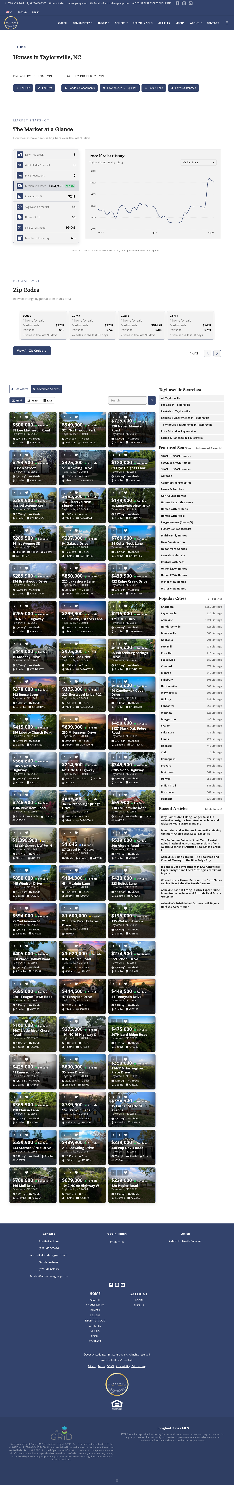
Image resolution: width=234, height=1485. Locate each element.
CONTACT (213, 23)
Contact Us (117, 1242)
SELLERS (120, 23)
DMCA (110, 1366)
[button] (46, 186)
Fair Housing (138, 1366)
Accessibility (123, 1366)
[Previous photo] (15, 417)
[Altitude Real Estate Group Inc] (117, 1384)
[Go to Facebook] (177, 3)
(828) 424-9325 (49, 1269)
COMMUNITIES (81, 23)
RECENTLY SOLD (142, 23)
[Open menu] (226, 23)
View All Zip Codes (30, 351)
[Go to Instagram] (184, 3)
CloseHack (126, 1360)
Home (95, 1293)
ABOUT (194, 23)
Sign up (22, 12)
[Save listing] (27, 417)
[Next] (217, 353)
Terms (101, 1366)
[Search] (152, 400)
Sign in (35, 12)
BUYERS (102, 23)
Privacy (92, 1366)
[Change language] (8, 12)
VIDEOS (180, 23)
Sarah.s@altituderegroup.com (49, 1276)
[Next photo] (21, 417)
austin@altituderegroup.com (48, 1255)
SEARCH (62, 23)
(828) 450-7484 (49, 1248)
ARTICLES (164, 23)
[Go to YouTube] (190, 3)
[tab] (17, 400)
